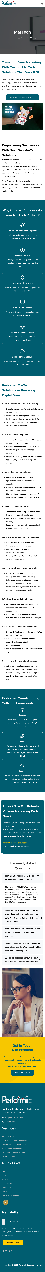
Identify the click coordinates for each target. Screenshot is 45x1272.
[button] (42, 3)
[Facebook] (3, 1250)
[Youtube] (11, 1250)
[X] (6, 1250)
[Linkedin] (9, 1250)
